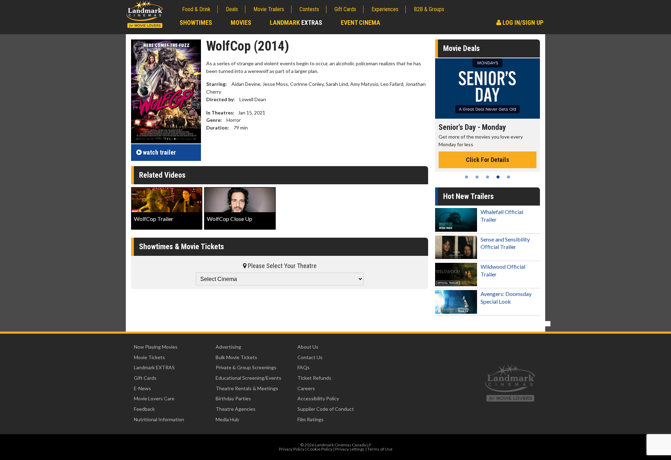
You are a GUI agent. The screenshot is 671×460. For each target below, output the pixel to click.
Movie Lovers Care (154, 398)
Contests (309, 9)
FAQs (303, 367)
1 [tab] (466, 176)
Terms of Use (379, 449)
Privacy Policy (291, 449)
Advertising (228, 347)
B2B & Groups (429, 9)
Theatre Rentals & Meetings (247, 388)
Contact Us (310, 357)
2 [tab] (477, 176)
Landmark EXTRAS (154, 367)
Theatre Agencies (235, 409)
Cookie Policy (319, 449)
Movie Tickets (149, 357)
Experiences (384, 9)
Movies (241, 22)
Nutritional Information (159, 419)
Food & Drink (196, 9)
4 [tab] (498, 176)
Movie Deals (461, 48)
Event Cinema (360, 22)
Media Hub (227, 419)
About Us (307, 347)
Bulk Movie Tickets (236, 357)
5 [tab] (508, 176)
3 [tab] (487, 176)
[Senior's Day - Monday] (487, 88)
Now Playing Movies (156, 347)
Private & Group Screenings (246, 367)
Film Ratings (310, 419)
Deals (232, 9)
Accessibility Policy (318, 398)
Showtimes (196, 22)
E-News (142, 388)
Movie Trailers (268, 9)
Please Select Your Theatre (281, 265)
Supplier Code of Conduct (325, 409)
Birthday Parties (233, 398)
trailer (159, 152)
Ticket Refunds (314, 378)
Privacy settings (350, 449)
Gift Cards (345, 9)
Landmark (296, 22)
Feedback (144, 409)
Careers (306, 388)
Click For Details (487, 159)
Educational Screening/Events (248, 378)
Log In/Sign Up (522, 22)
